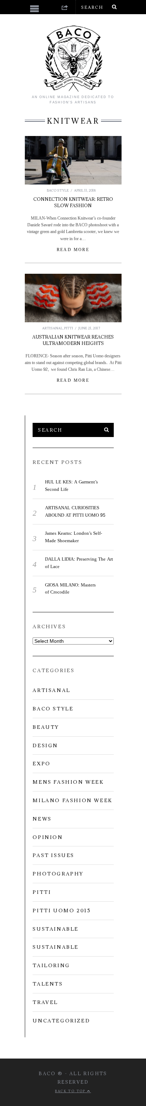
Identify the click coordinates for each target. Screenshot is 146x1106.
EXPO (41, 763)
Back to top (71, 1091)
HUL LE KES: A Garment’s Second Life (71, 486)
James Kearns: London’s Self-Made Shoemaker (73, 537)
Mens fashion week (68, 782)
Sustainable (56, 929)
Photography (58, 873)
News (42, 819)
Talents (48, 984)
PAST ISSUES (53, 855)
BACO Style (58, 190)
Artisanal (52, 328)
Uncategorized (61, 1020)
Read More (73, 250)
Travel (45, 1002)
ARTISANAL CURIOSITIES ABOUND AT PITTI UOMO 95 (75, 512)
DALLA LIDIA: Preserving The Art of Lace (79, 563)
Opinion (48, 837)
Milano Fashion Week (72, 800)
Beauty (46, 727)
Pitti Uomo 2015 (62, 910)
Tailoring (51, 965)
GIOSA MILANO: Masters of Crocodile (70, 589)
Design (45, 745)
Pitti (68, 328)
